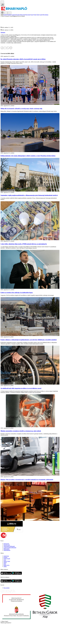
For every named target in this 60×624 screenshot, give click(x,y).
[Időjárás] (3, 4)
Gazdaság (13, 14)
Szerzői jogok (7, 545)
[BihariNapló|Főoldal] (30, 620)
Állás (38, 14)
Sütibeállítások (7, 550)
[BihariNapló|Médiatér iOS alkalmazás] (6, 574)
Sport (32, 14)
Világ (35, 14)
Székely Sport (7, 561)
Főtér (5, 563)
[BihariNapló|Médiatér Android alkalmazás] (17, 574)
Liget (5, 560)
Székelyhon (6, 556)
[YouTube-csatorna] (5, 592)
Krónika (5, 557)
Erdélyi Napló (7, 558)
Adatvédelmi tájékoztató (9, 546)
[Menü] (6, 13)
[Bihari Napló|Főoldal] (14, 10)
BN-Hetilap (45, 14)
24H (2, 14)
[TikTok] (10, 592)
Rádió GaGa (6, 565)
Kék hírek (28, 14)
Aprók (40, 14)
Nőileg (5, 562)
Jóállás (5, 566)
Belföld (9, 14)
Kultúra (18, 14)
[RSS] (13, 592)
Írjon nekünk (6, 587)
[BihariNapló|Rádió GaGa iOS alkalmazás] (6, 582)
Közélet (5, 14)
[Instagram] (7, 592)
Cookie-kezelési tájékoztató (10, 547)
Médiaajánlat (6, 548)
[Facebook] (2, 592)
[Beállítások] (2, 12)
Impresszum (6, 543)
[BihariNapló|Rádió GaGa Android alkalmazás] (17, 582)
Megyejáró (22, 14)
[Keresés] (2, 2)
